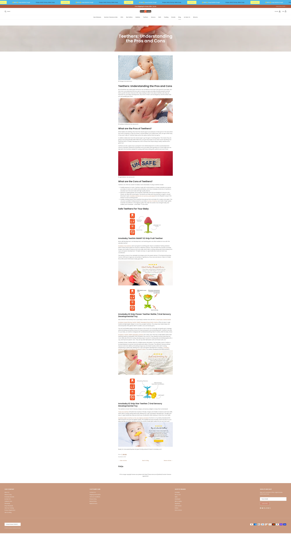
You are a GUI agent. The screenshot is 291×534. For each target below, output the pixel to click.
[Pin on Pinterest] (125, 454)
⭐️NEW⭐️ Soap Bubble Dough (21, 2)
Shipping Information (95, 494)
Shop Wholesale (9, 506)
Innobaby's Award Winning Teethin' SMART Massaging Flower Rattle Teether (138, 322)
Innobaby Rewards (9, 497)
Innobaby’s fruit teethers (124, 246)
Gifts (121, 17)
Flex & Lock (178, 494)
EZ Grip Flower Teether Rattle (163, 319)
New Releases (97, 17)
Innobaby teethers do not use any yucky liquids (142, 196)
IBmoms (195, 17)
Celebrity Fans (8, 501)
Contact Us (93, 492)
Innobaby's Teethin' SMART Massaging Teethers (130, 334)
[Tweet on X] (122, 454)
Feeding (166, 17)
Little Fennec (178, 506)
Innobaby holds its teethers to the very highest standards (133, 418)
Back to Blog (145, 460)
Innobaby (177, 492)
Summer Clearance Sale (110, 17)
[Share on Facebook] (124, 454)
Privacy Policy (93, 499)
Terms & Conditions (95, 497)
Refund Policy (93, 501)
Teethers (145, 17)
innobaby (10, 528)
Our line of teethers (152, 201)
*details (154, 6)
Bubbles (138, 17)
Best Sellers (129, 17)
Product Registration (10, 510)
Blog (179, 17)
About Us (7, 492)
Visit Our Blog (8, 512)
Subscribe (265, 503)
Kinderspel (177, 499)
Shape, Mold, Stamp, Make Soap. (45, 2)
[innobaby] (145, 11)
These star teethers (123, 412)
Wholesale (7, 503)
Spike (176, 497)
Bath (159, 17)
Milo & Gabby (178, 501)
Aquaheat (177, 503)
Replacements (93, 503)
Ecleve (176, 508)
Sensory (153, 17)
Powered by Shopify (16, 528)
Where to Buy (8, 494)
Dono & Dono (178, 510)
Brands (173, 17)
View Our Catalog (9, 508)
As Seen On (187, 17)
